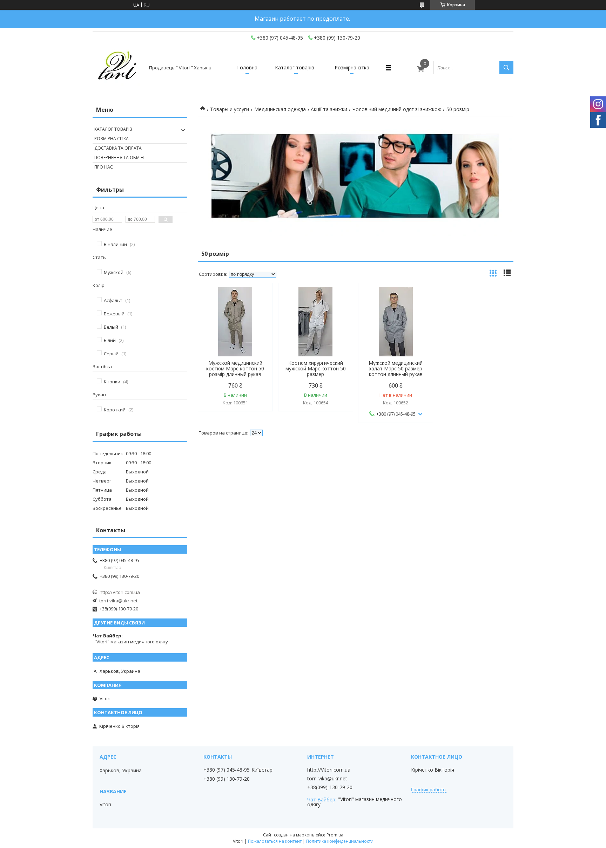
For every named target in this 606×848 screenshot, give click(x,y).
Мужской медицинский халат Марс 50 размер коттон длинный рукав (396, 368)
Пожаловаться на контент (275, 841)
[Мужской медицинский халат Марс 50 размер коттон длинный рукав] (395, 322)
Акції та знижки (329, 109)
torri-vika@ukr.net (118, 600)
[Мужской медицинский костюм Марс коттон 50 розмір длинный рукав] (235, 322)
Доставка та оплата (118, 148)
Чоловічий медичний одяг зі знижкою (397, 109)
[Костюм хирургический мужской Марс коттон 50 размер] (315, 322)
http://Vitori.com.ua (120, 592)
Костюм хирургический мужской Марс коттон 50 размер (315, 368)
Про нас (103, 167)
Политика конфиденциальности (339, 841)
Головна (247, 67)
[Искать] (506, 67)
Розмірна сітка (352, 67)
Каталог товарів (294, 67)
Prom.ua (334, 835)
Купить (259, 300)
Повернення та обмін (119, 157)
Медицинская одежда (280, 109)
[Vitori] (118, 68)
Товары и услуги (229, 109)
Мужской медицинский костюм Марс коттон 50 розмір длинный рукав (235, 368)
